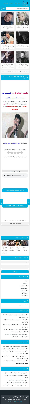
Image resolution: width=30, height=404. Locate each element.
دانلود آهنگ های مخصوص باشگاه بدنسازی (17, 382)
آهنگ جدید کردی (23, 305)
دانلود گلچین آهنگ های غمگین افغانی (18, 380)
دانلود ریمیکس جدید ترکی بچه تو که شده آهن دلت (15, 346)
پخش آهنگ (17, 3)
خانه (27, 72)
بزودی (25, 281)
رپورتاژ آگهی (24, 293)
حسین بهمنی (12, 223)
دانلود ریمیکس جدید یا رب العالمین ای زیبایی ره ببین (14, 348)
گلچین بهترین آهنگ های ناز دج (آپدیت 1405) (16, 373)
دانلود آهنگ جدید (23, 286)
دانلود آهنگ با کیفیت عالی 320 (14, 190)
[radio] (21, 153)
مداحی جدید (24, 295)
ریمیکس (6, 3)
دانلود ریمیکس (23, 288)
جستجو (3, 8)
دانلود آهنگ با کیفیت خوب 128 (14, 205)
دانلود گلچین (24, 290)
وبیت (9, 401)
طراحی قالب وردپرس (17, 401)
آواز (4, 104)
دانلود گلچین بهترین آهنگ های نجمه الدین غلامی (15, 385)
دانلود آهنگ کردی (20, 93)
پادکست (11, 3)
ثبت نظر (15, 271)
